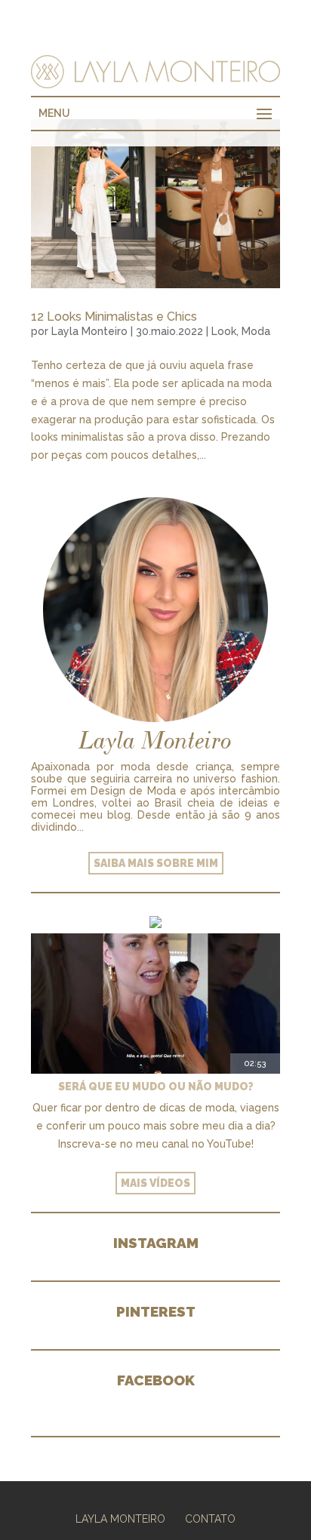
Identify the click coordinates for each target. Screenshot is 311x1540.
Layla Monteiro (89, 331)
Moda (256, 331)
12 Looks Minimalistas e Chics (114, 316)
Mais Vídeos (155, 1183)
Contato (210, 1519)
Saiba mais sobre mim (156, 863)
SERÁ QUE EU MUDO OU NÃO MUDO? (156, 1086)
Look (223, 331)
